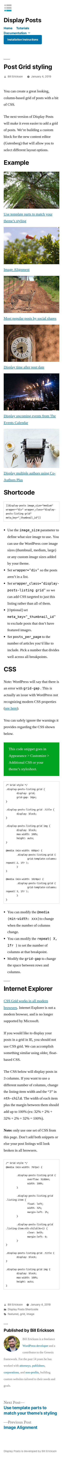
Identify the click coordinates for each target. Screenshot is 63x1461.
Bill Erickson (15, 76)
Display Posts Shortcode (23, 1309)
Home (8, 28)
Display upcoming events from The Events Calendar (30, 419)
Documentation (15, 33)
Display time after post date (24, 367)
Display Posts (22, 20)
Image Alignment (17, 269)
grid (22, 1314)
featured (13, 1314)
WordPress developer (35, 1346)
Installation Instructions (22, 39)
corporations (11, 1372)
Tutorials (22, 28)
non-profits (32, 1372)
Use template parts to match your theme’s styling (28, 217)
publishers (38, 1366)
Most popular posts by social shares (30, 318)
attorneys (25, 1366)
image (30, 1314)
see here (11, 708)
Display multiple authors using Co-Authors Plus (29, 476)
